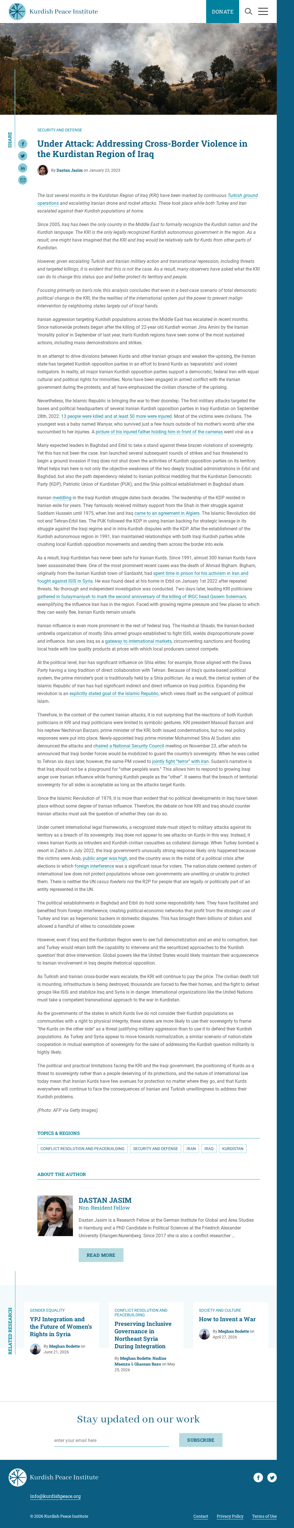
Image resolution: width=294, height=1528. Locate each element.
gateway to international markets (138, 641)
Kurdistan (232, 1148)
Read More (101, 1255)
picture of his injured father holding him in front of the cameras (159, 432)
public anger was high (105, 858)
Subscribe (200, 1440)
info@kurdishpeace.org (55, 1496)
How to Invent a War (227, 1319)
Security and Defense (155, 1148)
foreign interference (94, 866)
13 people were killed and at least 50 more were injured (116, 416)
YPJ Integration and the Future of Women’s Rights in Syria (61, 1326)
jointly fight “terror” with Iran (180, 761)
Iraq (209, 1148)
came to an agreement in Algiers (167, 513)
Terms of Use (264, 1516)
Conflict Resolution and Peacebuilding (82, 1148)
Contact (201, 1516)
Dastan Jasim (70, 170)
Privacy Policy (230, 1516)
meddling (62, 497)
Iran (191, 1148)
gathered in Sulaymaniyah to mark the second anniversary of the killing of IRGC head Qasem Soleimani (141, 596)
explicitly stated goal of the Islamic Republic (113, 693)
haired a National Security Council (130, 746)
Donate (222, 11)
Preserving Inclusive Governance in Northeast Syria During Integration (143, 1335)
